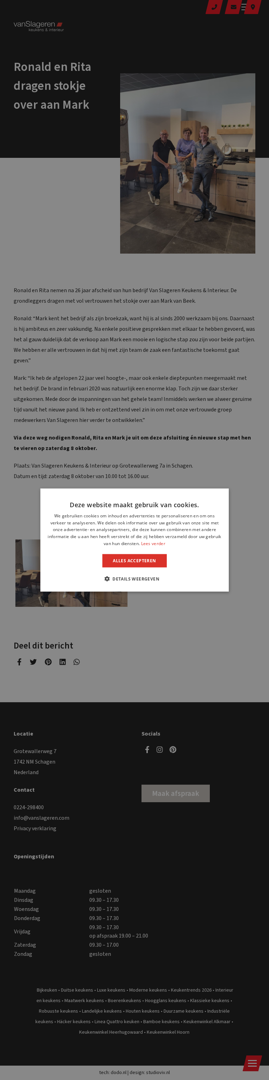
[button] (134, 579)
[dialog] (134, 540)
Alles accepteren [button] (134, 560)
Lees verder (153, 543)
